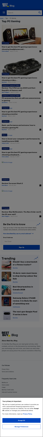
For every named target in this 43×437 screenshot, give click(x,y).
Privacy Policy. (27, 414)
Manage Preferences (21, 426)
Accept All (21, 420)
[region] (21, 417)
